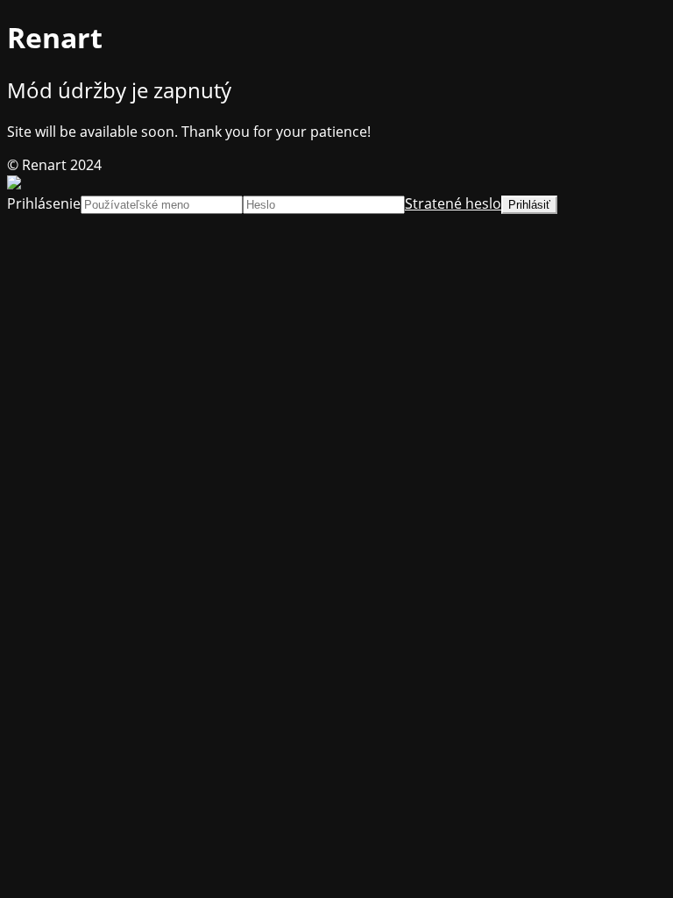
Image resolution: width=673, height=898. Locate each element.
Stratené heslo (453, 203)
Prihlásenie (44, 203)
